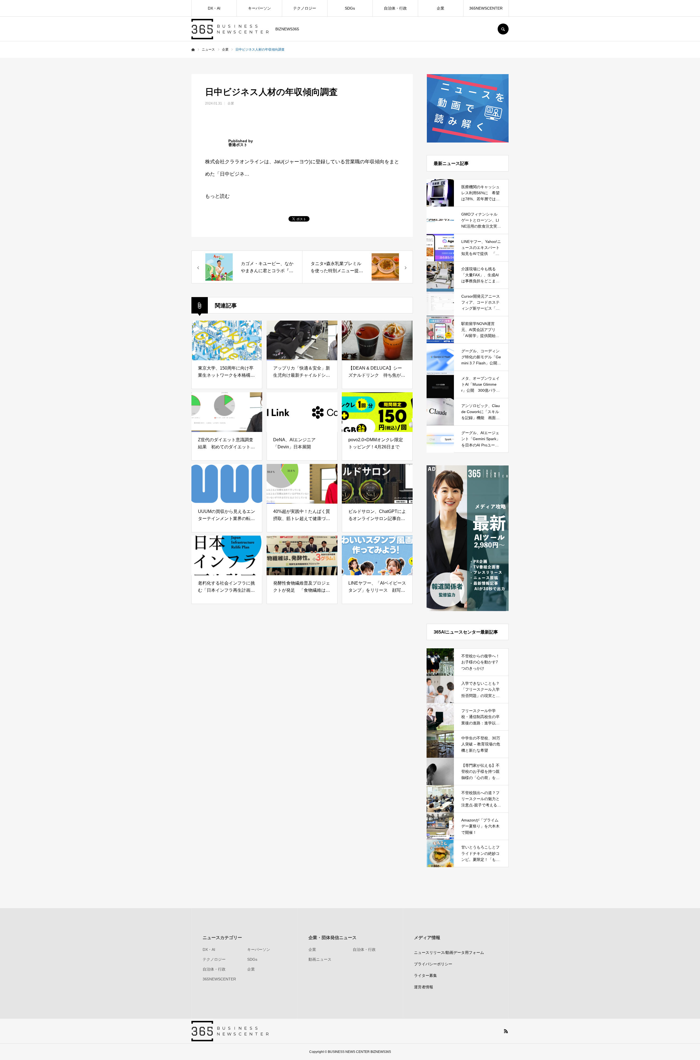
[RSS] (506, 1031)
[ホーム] (193, 50)
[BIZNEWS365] (230, 29)
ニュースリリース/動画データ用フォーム (449, 952)
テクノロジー (304, 8)
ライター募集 (425, 975)
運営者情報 (423, 987)
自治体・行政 (395, 8)
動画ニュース (319, 959)
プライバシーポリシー (433, 964)
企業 (440, 8)
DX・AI (214, 8)
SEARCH (503, 29)
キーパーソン (259, 8)
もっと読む (217, 196)
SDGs (350, 8)
